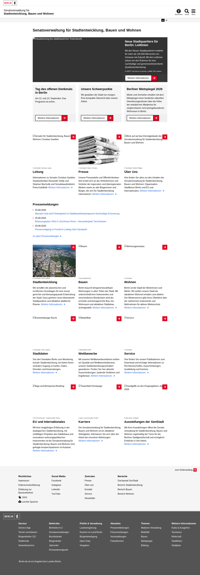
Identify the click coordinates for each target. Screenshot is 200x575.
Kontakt (88, 489)
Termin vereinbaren (27, 532)
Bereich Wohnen (126, 494)
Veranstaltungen (118, 536)
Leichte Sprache (30, 502)
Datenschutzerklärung (29, 485)
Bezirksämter (55, 536)
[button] (164, 20)
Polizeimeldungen (119, 532)
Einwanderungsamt (58, 550)
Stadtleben (177, 541)
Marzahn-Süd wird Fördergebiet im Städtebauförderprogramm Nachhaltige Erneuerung (77, 213)
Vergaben (84, 545)
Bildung (145, 545)
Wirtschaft (176, 536)
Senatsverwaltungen (59, 532)
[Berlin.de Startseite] (10, 3)
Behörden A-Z (56, 528)
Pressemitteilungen (119, 528)
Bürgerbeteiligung (88, 536)
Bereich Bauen (125, 489)
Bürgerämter (55, 541)
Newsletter (90, 498)
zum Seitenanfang (184, 470)
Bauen (144, 536)
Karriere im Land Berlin (91, 532)
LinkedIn (56, 489)
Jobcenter (54, 545)
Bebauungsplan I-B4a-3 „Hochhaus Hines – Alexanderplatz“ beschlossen (70, 221)
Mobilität (145, 532)
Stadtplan (176, 545)
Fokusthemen (117, 541)
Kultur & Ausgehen (181, 528)
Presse (88, 480)
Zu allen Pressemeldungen (46, 236)
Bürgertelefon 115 (27, 536)
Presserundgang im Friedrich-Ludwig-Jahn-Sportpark (61, 229)
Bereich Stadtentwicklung (130, 485)
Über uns (89, 485)
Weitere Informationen (138, 78)
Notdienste (23, 541)
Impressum (23, 480)
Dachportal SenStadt (128, 480)
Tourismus (177, 532)
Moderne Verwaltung (151, 528)
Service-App (24, 528)
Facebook (56, 480)
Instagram (56, 485)
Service (88, 494)
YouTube (56, 494)
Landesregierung (88, 528)
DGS (24, 497)
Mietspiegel (146, 541)
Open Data (85, 541)
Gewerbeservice (26, 545)
